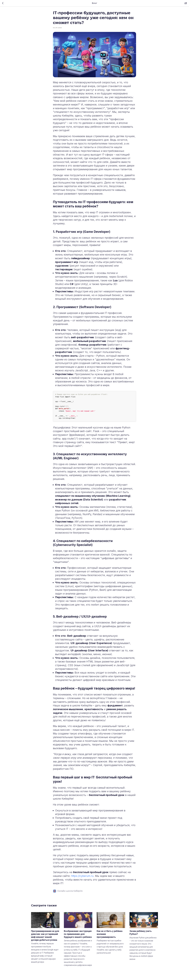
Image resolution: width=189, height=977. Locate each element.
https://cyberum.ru (82, 875)
